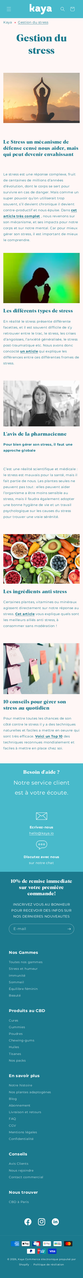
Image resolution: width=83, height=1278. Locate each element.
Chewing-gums (21, 1040)
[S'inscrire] (69, 929)
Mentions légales (23, 1132)
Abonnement (20, 1105)
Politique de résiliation (48, 1264)
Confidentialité (21, 1139)
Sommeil (16, 982)
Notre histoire (20, 1085)
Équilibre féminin (23, 989)
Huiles (14, 1047)
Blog (13, 1099)
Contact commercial (26, 1177)
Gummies (17, 1027)
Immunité (17, 976)
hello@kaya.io (41, 833)
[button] (9, 9)
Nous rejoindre (21, 1170)
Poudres (16, 1034)
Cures (13, 1020)
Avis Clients (18, 1164)
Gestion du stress (33, 22)
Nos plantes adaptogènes (30, 1092)
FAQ (12, 1119)
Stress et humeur (23, 969)
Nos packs (17, 1060)
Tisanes (15, 1054)
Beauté (15, 995)
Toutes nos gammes (25, 962)
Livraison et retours (25, 1112)
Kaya (7, 22)
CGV (12, 1126)
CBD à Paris (19, 1202)
